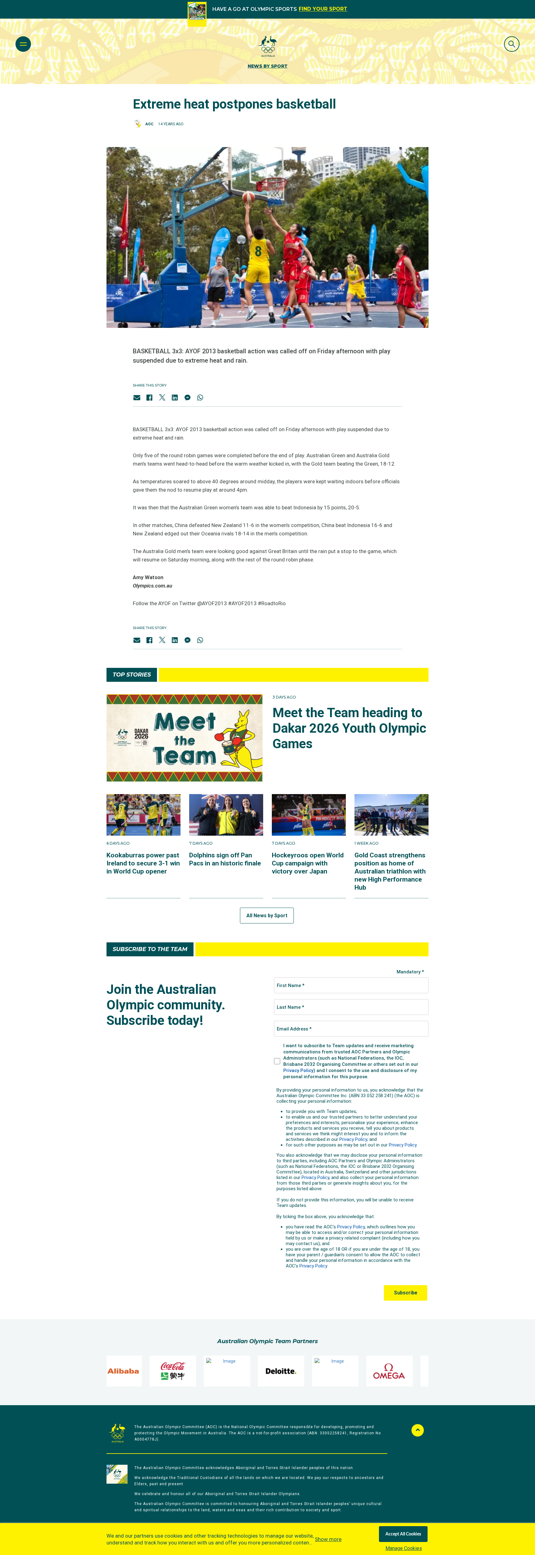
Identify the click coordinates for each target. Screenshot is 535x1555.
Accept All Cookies (403, 1534)
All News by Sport (266, 915)
